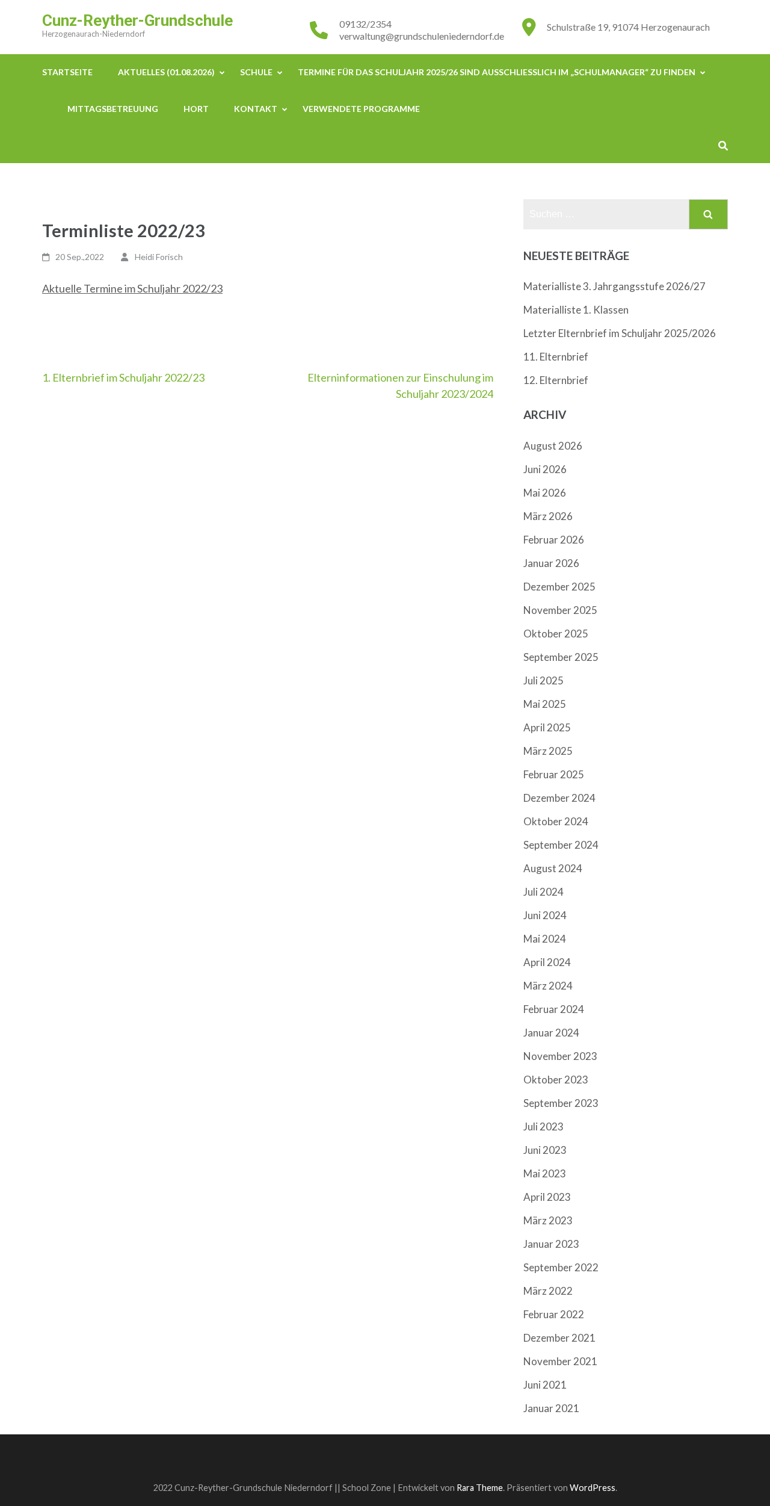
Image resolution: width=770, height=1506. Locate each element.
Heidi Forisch (159, 257)
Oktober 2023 (555, 1079)
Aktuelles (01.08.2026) (166, 72)
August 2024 (552, 868)
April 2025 (547, 727)
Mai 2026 (544, 492)
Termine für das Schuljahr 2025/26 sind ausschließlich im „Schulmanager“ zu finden (496, 72)
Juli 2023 (543, 1126)
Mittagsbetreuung (112, 109)
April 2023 (547, 1197)
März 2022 (548, 1290)
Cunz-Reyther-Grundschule (137, 20)
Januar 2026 (551, 563)
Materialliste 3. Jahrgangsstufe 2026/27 (614, 286)
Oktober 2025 (555, 633)
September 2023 (561, 1103)
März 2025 (548, 751)
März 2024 (548, 985)
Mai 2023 (544, 1173)
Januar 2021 (551, 1408)
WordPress (592, 1488)
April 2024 (547, 962)
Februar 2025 (553, 774)
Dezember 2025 (559, 586)
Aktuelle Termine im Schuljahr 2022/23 (132, 288)
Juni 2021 (545, 1384)
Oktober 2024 (555, 821)
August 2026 (552, 445)
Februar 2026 (553, 539)
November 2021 (560, 1361)
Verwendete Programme (361, 109)
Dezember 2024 (559, 798)
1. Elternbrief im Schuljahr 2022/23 (123, 377)
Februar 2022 (553, 1314)
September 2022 (561, 1267)
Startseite (67, 72)
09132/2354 (365, 23)
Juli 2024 (543, 891)
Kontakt (255, 109)
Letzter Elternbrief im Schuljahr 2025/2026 (619, 333)
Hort (196, 109)
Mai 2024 (544, 938)
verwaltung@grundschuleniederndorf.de (421, 36)
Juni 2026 (545, 469)
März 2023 (548, 1220)
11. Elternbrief (555, 356)
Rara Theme (480, 1488)
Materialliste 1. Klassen (576, 309)
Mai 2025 (544, 704)
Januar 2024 (551, 1032)
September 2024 (561, 844)
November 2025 (560, 610)
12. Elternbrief (555, 380)
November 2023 (560, 1056)
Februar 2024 (553, 1009)
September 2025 (561, 657)
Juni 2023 (545, 1150)
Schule (256, 72)
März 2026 (548, 516)
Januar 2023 (551, 1244)
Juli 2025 (543, 680)
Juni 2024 (545, 915)
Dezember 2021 (559, 1337)
